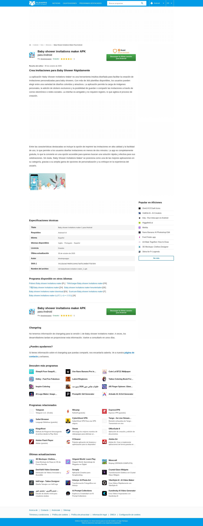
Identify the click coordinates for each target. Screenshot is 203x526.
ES (168, 3)
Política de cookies (60, 515)
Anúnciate (56, 510)
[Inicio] (30, 45)
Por (44, 59)
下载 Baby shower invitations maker (44, 288)
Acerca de (33, 510)
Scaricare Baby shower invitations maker (86, 292)
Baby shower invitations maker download (46, 292)
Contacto (44, 510)
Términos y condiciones (39, 515)
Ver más (156, 258)
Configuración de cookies (129, 515)
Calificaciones (70, 3)
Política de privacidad (80, 515)
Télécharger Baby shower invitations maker (85, 283)
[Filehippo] (38, 3)
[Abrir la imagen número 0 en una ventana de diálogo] (47, 183)
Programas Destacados (90, 3)
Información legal (100, 515)
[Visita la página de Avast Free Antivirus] (121, 51)
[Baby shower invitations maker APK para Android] (32, 55)
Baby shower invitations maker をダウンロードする (50, 296)
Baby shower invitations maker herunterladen (83, 288)
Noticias (56, 3)
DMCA (113, 515)
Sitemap (66, 510)
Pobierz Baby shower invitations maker (45, 283)
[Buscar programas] (142, 3)
